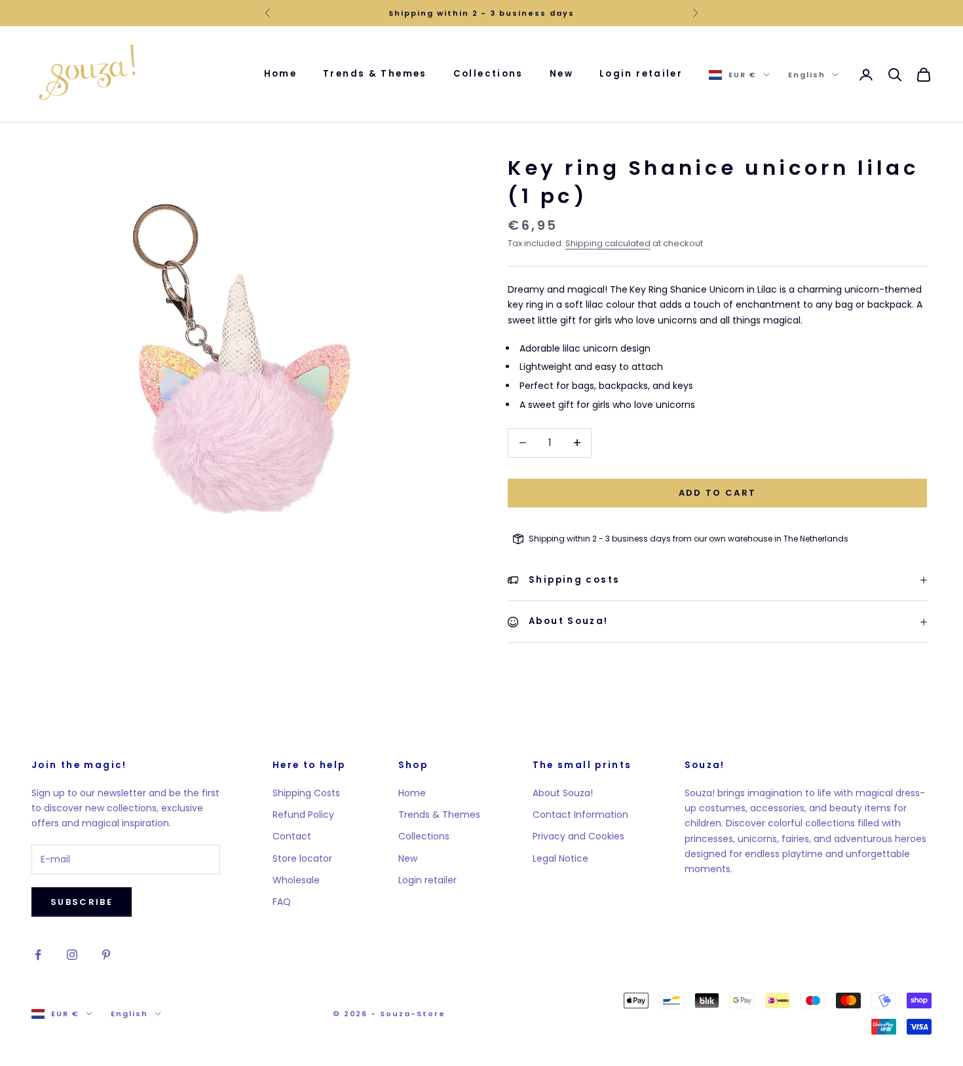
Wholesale (296, 880)
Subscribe (81, 902)
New (561, 73)
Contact (292, 836)
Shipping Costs (306, 793)
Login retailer (641, 73)
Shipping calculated (608, 243)
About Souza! (563, 793)
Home (280, 73)
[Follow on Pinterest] (106, 954)
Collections (488, 73)
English (806, 74)
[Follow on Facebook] (38, 954)
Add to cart (718, 493)
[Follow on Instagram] (72, 954)
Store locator (302, 858)
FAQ (282, 901)
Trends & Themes (375, 73)
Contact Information (580, 814)
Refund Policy (303, 814)
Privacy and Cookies (578, 836)
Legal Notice (560, 858)
